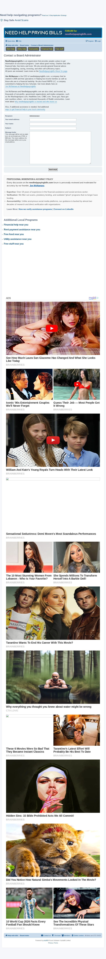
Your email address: (12, 119)
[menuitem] (18, 41)
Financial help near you (16, 225)
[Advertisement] (50, 8)
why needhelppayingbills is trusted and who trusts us (36, 102)
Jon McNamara (37, 185)
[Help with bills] (53, 32)
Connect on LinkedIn (64, 209)
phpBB (45, 940)
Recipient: (9, 116)
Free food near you (14, 234)
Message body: (10, 132)
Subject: (8, 128)
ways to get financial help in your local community (25, 109)
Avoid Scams (21, 20)
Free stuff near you (14, 244)
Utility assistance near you (17, 239)
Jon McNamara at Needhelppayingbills (20, 86)
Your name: (9, 123)
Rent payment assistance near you (22, 229)
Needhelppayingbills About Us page (53, 71)
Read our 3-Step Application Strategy (54, 15)
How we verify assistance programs (35, 209)
